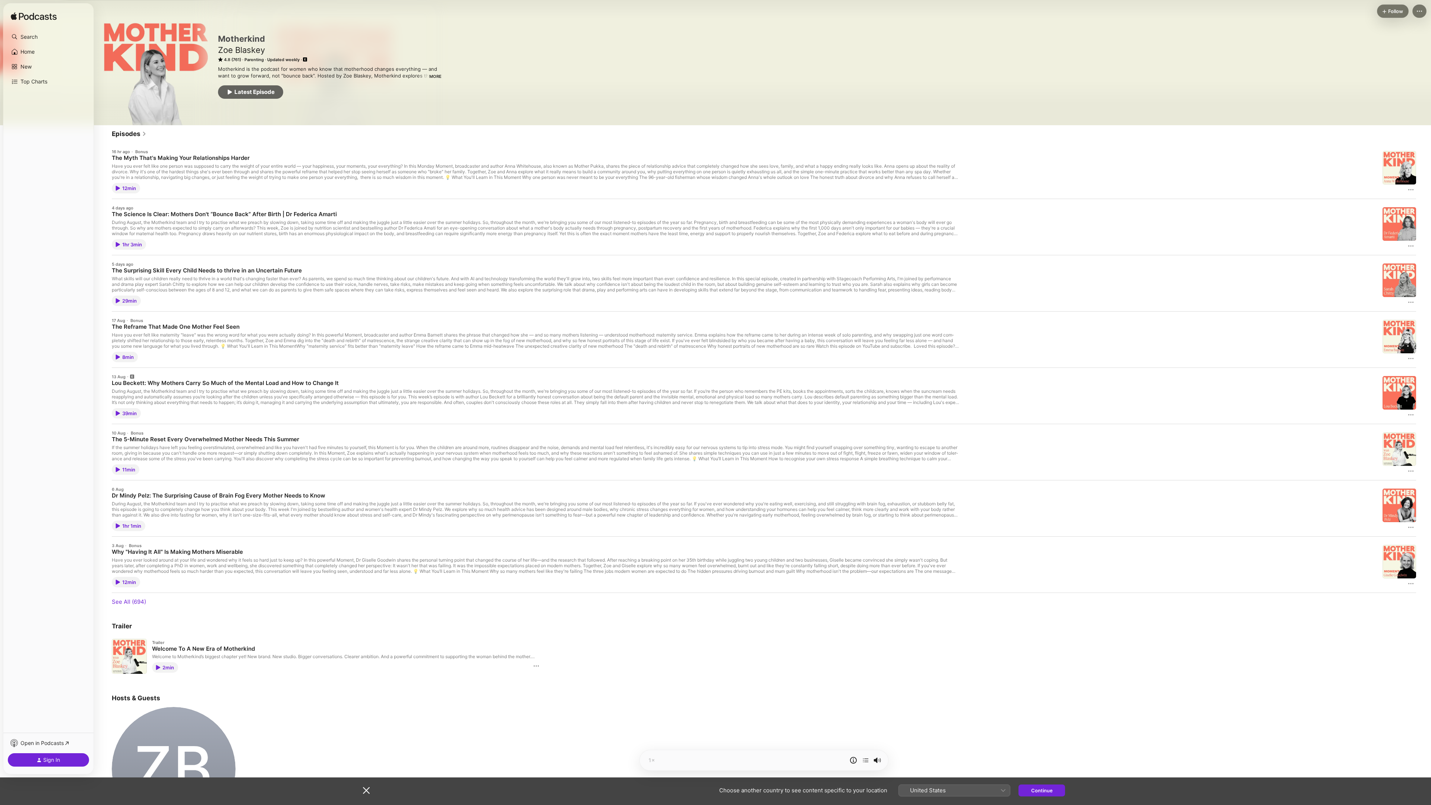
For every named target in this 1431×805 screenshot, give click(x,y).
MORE (435, 76)
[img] (34, 16)
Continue (1042, 790)
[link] (129, 134)
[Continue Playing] (865, 760)
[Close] (366, 790)
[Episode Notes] (853, 760)
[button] (48, 37)
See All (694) (129, 601)
